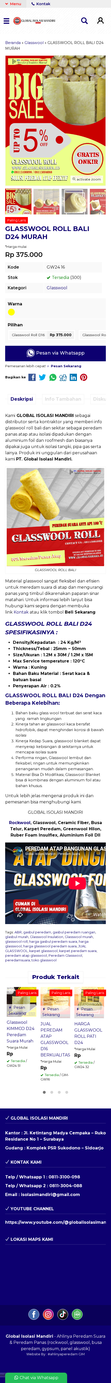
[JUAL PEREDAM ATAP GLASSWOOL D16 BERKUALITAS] (55, 1002)
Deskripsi (22, 399)
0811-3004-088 (65, 1185)
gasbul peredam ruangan (74, 932)
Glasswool (57, 287)
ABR (18, 932)
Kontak (42, 4)
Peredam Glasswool (65, 955)
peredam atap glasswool (26, 955)
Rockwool (19, 822)
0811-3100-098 (64, 1177)
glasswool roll (16, 941)
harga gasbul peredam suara (53, 941)
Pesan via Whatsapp (59, 353)
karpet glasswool (43, 951)
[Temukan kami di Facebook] (34, 1318)
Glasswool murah (79, 937)
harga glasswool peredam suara (50, 946)
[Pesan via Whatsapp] (11, 990)
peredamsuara (17, 960)
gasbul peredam (37, 932)
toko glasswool (44, 960)
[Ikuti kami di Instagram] (49, 1318)
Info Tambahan (63, 399)
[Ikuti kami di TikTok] (63, 1318)
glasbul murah (16, 937)
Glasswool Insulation (46, 937)
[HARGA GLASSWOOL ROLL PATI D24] (89, 1002)
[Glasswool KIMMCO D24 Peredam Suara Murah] (21, 1001)
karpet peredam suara (78, 951)
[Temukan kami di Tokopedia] (77, 1318)
